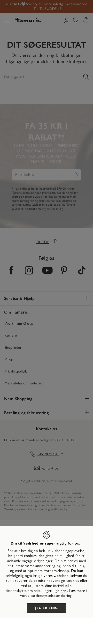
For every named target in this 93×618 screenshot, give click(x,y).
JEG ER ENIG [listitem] (46, 608)
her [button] (63, 591)
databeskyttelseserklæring (51, 595)
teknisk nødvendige (49, 580)
